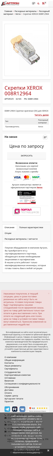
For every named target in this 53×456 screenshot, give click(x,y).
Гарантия (9, 401)
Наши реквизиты (13, 365)
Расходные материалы (26, 11)
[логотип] (10, 3)
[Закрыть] (48, 450)
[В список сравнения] (33, 3)
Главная (8, 11)
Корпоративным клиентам (18, 375)
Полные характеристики (31, 227)
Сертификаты (11, 368)
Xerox (18, 14)
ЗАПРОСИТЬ (27, 155)
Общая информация (14, 360)
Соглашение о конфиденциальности (22, 383)
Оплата (8, 393)
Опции (8, 233)
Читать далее (42, 115)
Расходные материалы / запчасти (21, 239)
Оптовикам (10, 378)
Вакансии (9, 380)
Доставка (9, 390)
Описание (9, 227)
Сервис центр (11, 395)
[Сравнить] (45, 137)
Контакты (9, 363)
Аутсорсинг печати (14, 398)
